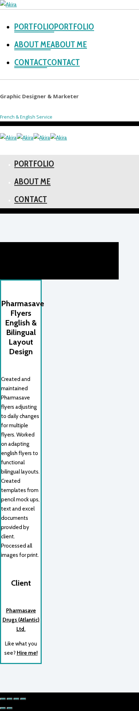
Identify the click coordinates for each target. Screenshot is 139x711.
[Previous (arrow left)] (3, 708)
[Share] (9, 699)
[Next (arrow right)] (9, 708)
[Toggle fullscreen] (16, 699)
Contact (63, 62)
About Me (69, 44)
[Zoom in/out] (23, 699)
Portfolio (74, 27)
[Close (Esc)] (3, 699)
